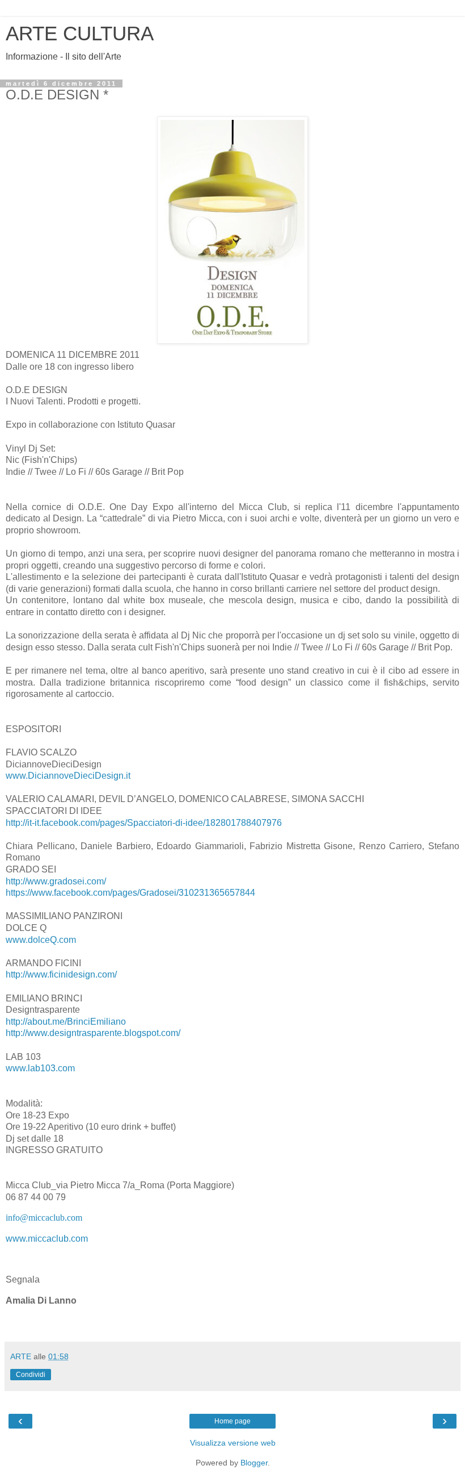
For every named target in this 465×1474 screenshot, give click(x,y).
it (68, 775)
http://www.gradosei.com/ (56, 881)
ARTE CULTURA (80, 33)
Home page (232, 1421)
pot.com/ (93, 1033)
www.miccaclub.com (47, 1238)
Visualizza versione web (233, 1442)
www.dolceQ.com (41, 940)
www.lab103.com (40, 1068)
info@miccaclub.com (44, 1217)
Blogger (254, 1462)
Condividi (30, 1375)
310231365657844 (130, 892)
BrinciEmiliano (66, 1021)
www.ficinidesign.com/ (61, 974)
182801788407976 (144, 823)
